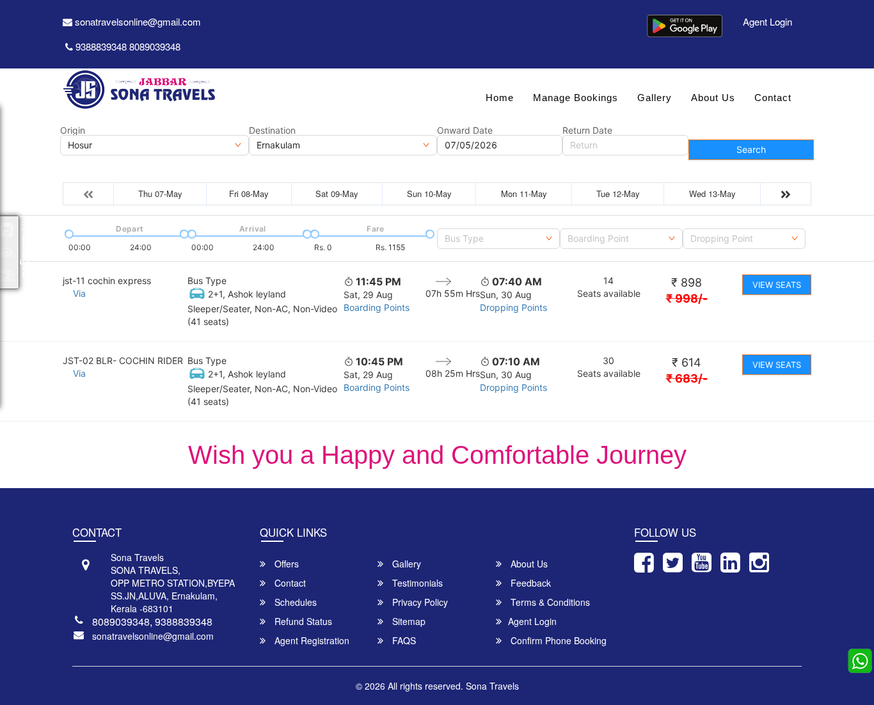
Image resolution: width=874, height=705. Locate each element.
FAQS (403, 640)
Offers (285, 563)
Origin (72, 130)
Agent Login (767, 21)
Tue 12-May (618, 193)
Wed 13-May (712, 193)
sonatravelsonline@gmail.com (136, 21)
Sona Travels (492, 685)
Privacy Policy (419, 602)
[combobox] (498, 238)
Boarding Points (376, 307)
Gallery (654, 97)
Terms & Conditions (549, 602)
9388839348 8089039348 (127, 46)
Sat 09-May (336, 193)
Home (500, 97)
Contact (772, 97)
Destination (272, 130)
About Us (713, 97)
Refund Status (302, 621)
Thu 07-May (160, 193)
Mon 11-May (524, 193)
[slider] (68, 233)
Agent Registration (310, 640)
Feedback (529, 582)
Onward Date (465, 130)
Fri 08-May (249, 193)
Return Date (587, 130)
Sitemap (407, 621)
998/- (687, 298)
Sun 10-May (429, 193)
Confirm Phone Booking (557, 640)
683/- (687, 378)
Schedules (294, 602)
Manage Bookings (575, 97)
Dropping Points (513, 307)
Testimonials (416, 582)
